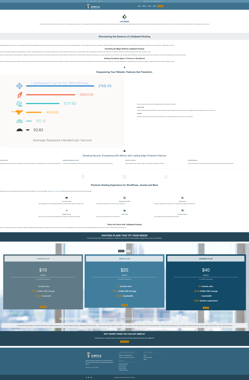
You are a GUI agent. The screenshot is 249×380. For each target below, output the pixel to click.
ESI (125, 203)
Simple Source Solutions (130, 377)
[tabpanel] (124, 283)
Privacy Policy (88, 367)
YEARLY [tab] (128, 251)
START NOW (160, 6)
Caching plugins (56, 191)
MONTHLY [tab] (121, 251)
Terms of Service (95, 367)
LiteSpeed (37, 325)
